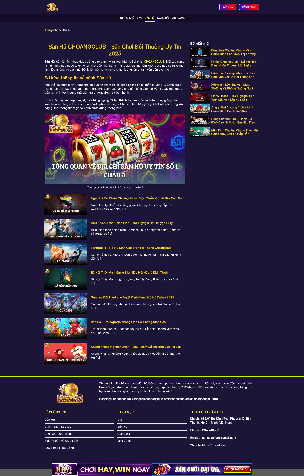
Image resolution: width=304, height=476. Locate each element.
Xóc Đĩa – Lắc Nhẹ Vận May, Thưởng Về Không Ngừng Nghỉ (232, 86)
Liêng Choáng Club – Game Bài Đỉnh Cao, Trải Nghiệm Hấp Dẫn (233, 120)
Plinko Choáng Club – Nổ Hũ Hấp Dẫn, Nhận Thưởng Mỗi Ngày (233, 63)
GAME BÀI (163, 17)
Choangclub (107, 383)
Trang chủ (127, 17)
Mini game (178, 17)
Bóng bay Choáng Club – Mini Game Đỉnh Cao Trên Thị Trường (233, 52)
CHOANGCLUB (154, 61)
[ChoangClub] (52, 7)
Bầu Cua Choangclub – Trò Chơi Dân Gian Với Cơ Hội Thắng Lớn (233, 75)
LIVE (139, 17)
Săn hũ (150, 17)
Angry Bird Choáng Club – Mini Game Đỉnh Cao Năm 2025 (232, 109)
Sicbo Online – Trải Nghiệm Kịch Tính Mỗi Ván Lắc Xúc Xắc (232, 97)
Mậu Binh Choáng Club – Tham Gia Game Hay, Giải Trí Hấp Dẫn (234, 132)
